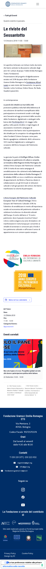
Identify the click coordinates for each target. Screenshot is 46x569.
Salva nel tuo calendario (18, 300)
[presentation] (23, 353)
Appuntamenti (8, 326)
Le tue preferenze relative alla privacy (25, 562)
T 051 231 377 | (17, 457)
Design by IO (9, 556)
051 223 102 (31, 457)
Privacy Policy (10, 553)
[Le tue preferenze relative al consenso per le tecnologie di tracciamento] (42, 565)
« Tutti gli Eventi (10, 15)
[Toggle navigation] (38, 4)
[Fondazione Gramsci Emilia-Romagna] (15, 4)
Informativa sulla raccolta (14, 566)
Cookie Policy (27, 553)
